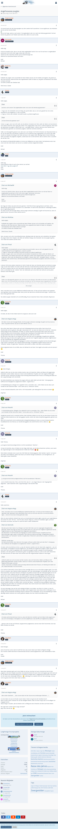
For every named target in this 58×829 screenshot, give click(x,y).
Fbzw (55, 755)
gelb (36, 757)
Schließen (15, 827)
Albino (34, 751)
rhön (52, 766)
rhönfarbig (33, 769)
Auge (41, 751)
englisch (40, 755)
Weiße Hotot (46, 771)
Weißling (51, 771)
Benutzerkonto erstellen (24, 724)
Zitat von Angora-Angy (9, 319)
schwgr (32, 771)
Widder (55, 771)
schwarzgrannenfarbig (51, 769)
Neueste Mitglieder (7, 780)
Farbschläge (50, 755)
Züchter (41, 775)
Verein (35, 771)
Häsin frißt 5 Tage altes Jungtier (8, 166)
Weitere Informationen (6, 827)
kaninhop (55, 786)
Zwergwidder (35, 775)
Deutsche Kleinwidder (50, 753)
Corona (42, 753)
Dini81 (35, 735)
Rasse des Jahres (39, 766)
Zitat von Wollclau (7, 217)
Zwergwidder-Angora (49, 791)
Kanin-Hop (50, 786)
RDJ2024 (49, 766)
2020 (32, 751)
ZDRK (35, 773)
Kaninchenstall (34, 761)
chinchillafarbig (34, 753)
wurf (32, 773)
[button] (2, 3)
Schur (39, 787)
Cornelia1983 (6, 787)
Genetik (39, 757)
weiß (49, 787)
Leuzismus (51, 761)
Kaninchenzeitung (41, 761)
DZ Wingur (36, 786)
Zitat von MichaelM (8, 185)
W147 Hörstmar (44, 787)
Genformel (43, 757)
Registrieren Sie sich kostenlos (38, 719)
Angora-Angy (5, 13)
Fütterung (33, 757)
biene (35, 738)
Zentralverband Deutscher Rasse (44, 773)
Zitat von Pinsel (7, 244)
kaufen (46, 761)
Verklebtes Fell (40, 771)
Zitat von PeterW (7, 407)
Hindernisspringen (43, 786)
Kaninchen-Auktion (37, 759)
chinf (39, 753)
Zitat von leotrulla (7, 525)
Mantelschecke (34, 763)
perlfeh (32, 787)
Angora (38, 751)
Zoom (52, 773)
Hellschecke (48, 757)
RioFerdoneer (23, 773)
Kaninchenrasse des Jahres (49, 759)
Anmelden (39, 724)
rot (36, 769)
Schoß (44, 769)
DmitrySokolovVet (7, 791)
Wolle (52, 787)
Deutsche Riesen (34, 755)
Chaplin (53, 751)
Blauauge (48, 751)
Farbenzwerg (45, 755)
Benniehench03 (7, 795)
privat (39, 763)
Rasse (41, 763)
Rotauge (40, 769)
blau (44, 751)
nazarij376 (5, 799)
